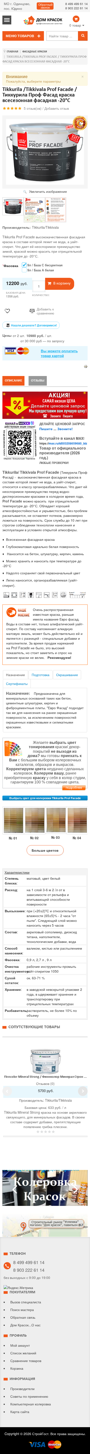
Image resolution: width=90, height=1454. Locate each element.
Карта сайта (19, 1411)
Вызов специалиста (25, 1302)
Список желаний (23, 1353)
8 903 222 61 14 (76, 8)
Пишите (46, 428)
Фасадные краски (34, 51)
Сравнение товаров (25, 1360)
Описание (13, 380)
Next (83, 1091)
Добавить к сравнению (45, 311)
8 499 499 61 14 (76, 3)
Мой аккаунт (20, 1345)
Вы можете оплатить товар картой (59, 353)
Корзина (16, 1368)
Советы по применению (29, 1396)
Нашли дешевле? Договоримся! (34, 325)
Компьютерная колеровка (30, 1404)
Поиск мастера (22, 1309)
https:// (63, 443)
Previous (7, 1091)
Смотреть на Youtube (45, 1190)
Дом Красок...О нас (25, 1325)
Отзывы (37, 380)
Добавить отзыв (56, 108)
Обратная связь (22, 1317)
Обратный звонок (45, 6)
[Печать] (86, 366)
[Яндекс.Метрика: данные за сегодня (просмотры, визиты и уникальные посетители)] (18, 1287)
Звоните (64, 428)
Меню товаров (20, 36)
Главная (12, 51)
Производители (22, 1388)
